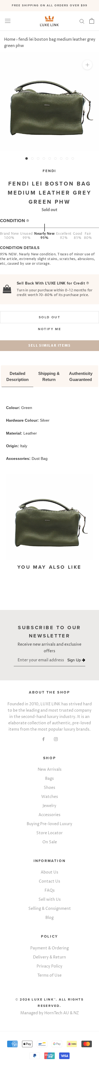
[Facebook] (43, 739)
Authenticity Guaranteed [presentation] (81, 376)
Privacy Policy (49, 966)
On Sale (49, 842)
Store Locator (49, 833)
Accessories (49, 814)
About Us (49, 872)
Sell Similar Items (49, 345)
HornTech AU (56, 1013)
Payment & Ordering (49, 948)
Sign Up (74, 660)
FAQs (50, 890)
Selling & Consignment (49, 908)
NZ (76, 1013)
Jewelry (49, 805)
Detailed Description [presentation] (17, 376)
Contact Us (49, 881)
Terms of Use (49, 975)
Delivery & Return (49, 957)
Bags (49, 778)
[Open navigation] (7, 21)
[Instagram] (56, 739)
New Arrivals (50, 769)
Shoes (49, 787)
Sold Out (49, 317)
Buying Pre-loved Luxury (49, 824)
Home (9, 39)
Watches (49, 796)
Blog (49, 917)
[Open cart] (91, 21)
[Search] (81, 21)
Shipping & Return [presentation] (49, 376)
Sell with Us (49, 899)
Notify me (49, 329)
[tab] (17, 376)
